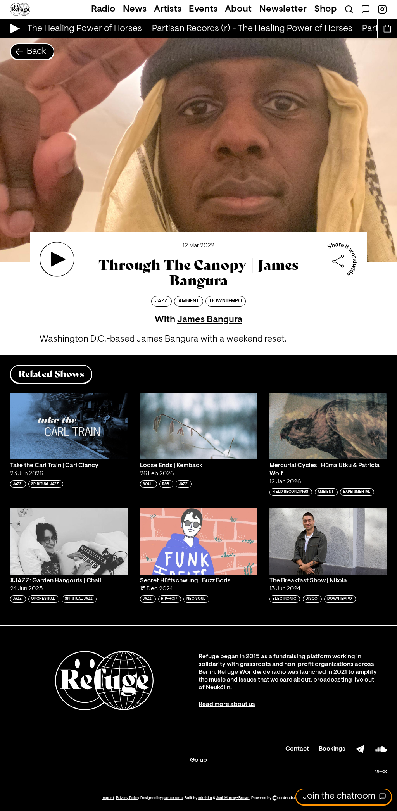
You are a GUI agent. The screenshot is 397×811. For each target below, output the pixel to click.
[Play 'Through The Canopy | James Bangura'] (57, 259)
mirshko (205, 798)
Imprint (108, 798)
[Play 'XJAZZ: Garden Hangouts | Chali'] (69, 541)
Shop (325, 9)
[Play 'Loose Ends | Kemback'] (198, 426)
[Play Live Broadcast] (13, 28)
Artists (167, 9)
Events (203, 9)
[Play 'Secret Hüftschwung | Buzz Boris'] (198, 541)
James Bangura (209, 319)
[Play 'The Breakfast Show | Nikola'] (328, 541)
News (135, 9)
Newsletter (283, 9)
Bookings (332, 749)
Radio (103, 9)
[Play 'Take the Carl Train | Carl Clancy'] (69, 426)
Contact (297, 749)
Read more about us (226, 704)
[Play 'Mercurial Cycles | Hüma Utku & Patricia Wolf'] (328, 426)
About (238, 9)
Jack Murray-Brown (233, 798)
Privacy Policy (127, 798)
